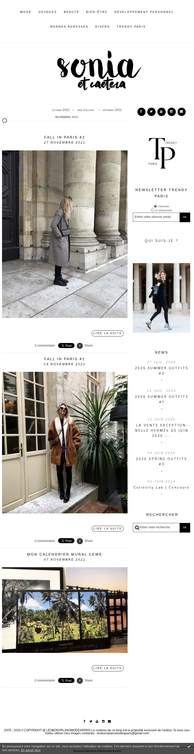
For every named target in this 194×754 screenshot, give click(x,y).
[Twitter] (151, 112)
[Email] (182, 112)
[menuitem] (25, 16)
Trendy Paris (131, 26)
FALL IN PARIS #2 (64, 137)
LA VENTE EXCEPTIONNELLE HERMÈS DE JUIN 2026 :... (161, 430)
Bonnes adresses (69, 26)
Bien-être (97, 11)
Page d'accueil (86, 110)
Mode (26, 11)
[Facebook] (141, 112)
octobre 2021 (61, 110)
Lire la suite (107, 333)
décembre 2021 (112, 110)
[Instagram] (171, 112)
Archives (149, 26)
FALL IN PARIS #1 (64, 359)
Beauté (71, 11)
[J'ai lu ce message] (189, 746)
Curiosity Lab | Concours (162, 487)
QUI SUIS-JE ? (161, 241)
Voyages (47, 11)
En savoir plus (30, 750)
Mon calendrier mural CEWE (64, 554)
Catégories (153, 26)
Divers (102, 26)
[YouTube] (161, 112)
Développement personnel (144, 11)
